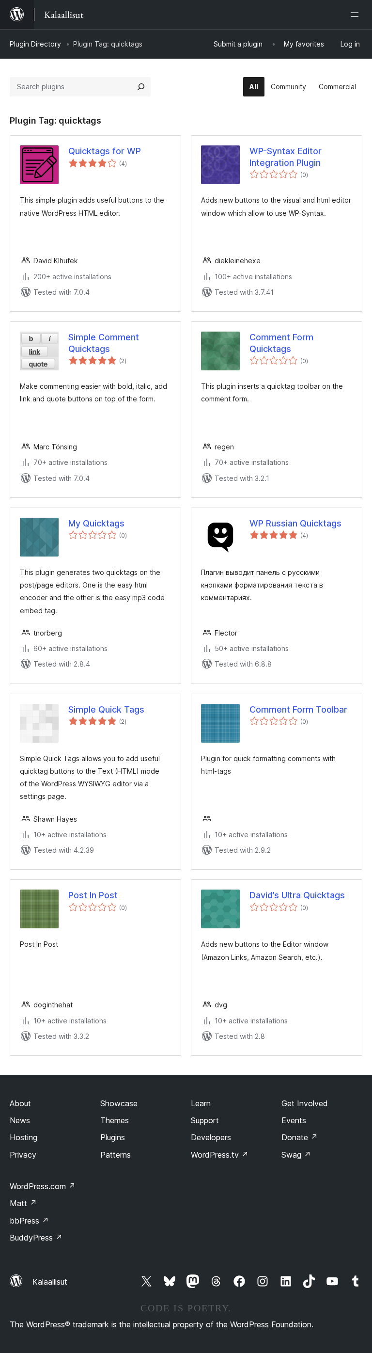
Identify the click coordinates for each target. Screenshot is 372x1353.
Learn (201, 1103)
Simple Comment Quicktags (103, 342)
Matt (23, 1203)
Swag (296, 1155)
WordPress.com (43, 1186)
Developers (211, 1137)
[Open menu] (356, 14)
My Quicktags (96, 523)
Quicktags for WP (104, 151)
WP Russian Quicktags (295, 523)
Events (293, 1120)
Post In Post (93, 895)
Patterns (115, 1155)
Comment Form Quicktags (281, 342)
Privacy (23, 1155)
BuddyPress (36, 1237)
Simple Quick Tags (106, 709)
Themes (114, 1120)
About (20, 1103)
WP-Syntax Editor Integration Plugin (285, 156)
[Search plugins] (141, 86)
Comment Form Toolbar (298, 709)
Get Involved (304, 1103)
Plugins (112, 1137)
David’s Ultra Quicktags (297, 895)
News (20, 1120)
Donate (299, 1137)
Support (205, 1120)
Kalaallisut (49, 1282)
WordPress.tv (219, 1155)
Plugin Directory (35, 44)
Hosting (23, 1137)
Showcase (119, 1103)
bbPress (29, 1221)
